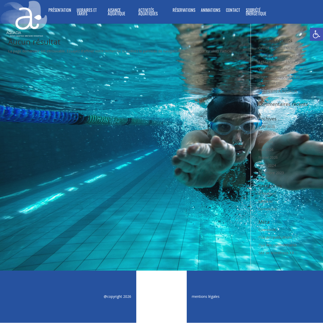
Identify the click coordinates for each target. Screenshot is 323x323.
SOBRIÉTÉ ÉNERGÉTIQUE (256, 12)
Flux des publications (275, 237)
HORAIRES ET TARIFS (87, 12)
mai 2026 (266, 149)
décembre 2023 (271, 172)
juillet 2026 (267, 134)
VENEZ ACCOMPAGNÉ (276, 69)
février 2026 (268, 157)
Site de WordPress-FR (276, 252)
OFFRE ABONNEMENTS (278, 48)
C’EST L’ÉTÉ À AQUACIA (277, 91)
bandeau (265, 201)
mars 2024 (267, 165)
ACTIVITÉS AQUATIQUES (148, 12)
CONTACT (233, 10)
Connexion (267, 229)
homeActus (267, 209)
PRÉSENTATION (59, 10)
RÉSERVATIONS (184, 10)
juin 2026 (265, 141)
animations (267, 193)
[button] (316, 34)
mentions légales (206, 296)
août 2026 (266, 126)
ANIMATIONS (210, 10)
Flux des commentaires (277, 245)
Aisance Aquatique (116, 12)
